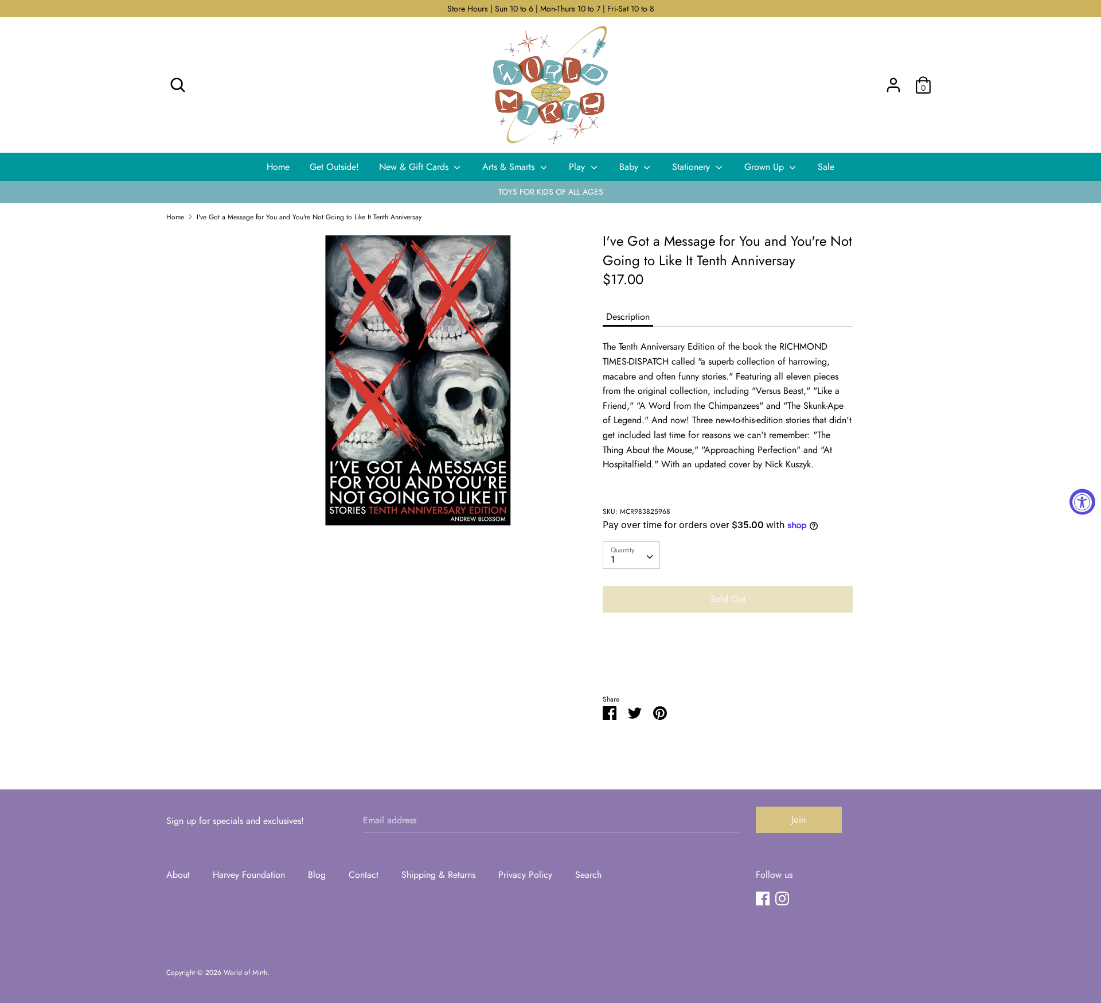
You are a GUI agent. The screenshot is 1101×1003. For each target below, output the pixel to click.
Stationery (692, 166)
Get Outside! (334, 166)
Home (278, 166)
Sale (826, 166)
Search (588, 874)
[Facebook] (763, 898)
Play (578, 166)
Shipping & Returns (438, 874)
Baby (630, 166)
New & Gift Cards (415, 166)
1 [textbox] (613, 559)
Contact (363, 874)
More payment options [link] (728, 661)
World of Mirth (245, 972)
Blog (317, 874)
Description (628, 316)
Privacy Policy (525, 874)
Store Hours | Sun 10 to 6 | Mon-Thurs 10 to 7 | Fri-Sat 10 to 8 (550, 8)
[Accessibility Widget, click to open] (1082, 501)
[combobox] (631, 555)
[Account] (893, 80)
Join (798, 819)
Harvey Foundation (249, 874)
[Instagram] (782, 898)
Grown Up (765, 166)
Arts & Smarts (509, 166)
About (178, 874)
